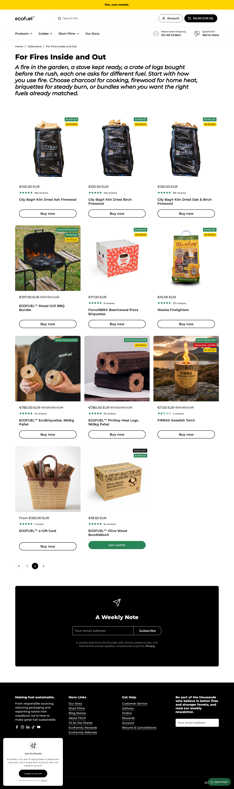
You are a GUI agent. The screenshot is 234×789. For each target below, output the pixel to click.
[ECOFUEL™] (25, 18)
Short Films (77, 708)
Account (173, 18)
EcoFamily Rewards (83, 727)
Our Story (75, 703)
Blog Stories (77, 713)
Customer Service (134, 703)
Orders (127, 713)
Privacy (150, 646)
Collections (35, 46)
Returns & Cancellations (139, 727)
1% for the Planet (80, 723)
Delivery (128, 708)
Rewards (128, 718)
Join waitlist (116, 545)
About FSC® (77, 718)
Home (19, 46)
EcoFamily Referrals (83, 732)
